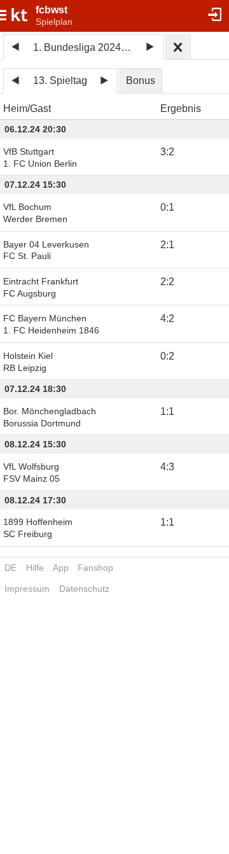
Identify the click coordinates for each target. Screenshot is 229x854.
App (61, 568)
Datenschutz (84, 589)
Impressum (27, 589)
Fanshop (95, 568)
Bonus (140, 80)
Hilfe (35, 568)
